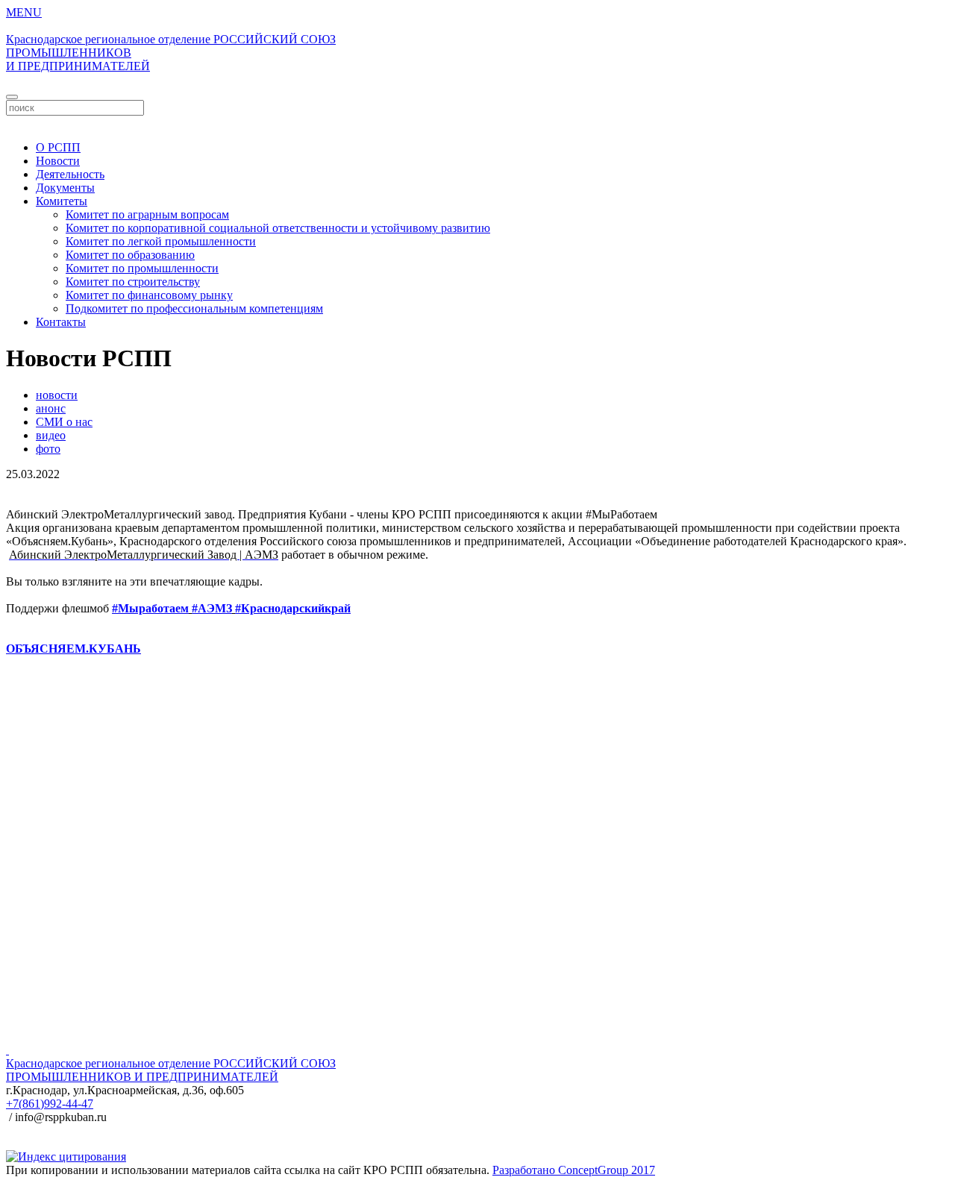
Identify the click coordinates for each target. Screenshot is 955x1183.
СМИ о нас (64, 421)
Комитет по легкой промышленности (161, 241)
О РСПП (58, 147)
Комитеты (61, 201)
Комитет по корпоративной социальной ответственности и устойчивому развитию (278, 228)
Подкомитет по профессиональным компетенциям (194, 308)
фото (48, 448)
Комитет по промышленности (142, 268)
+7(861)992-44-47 (49, 1103)
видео (51, 435)
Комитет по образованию (130, 254)
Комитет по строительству (133, 281)
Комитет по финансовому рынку (149, 295)
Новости (58, 160)
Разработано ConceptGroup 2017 (573, 1170)
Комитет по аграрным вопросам (147, 214)
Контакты (61, 322)
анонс (51, 408)
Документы (65, 187)
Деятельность (70, 174)
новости (57, 395)
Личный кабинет (477, 122)
